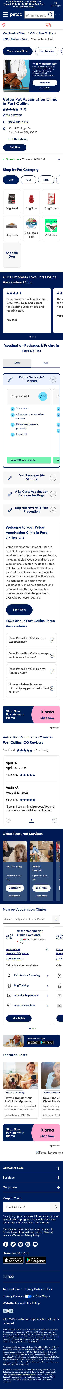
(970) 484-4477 (18, 122)
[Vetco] (8, 1276)
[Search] (50, 15)
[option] (28, 310)
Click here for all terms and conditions (19, 1375)
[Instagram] (28, 1244)
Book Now (15, 147)
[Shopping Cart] (59, 15)
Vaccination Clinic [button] (17, 51)
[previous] (8, 820)
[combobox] (31, 919)
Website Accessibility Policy (21, 1303)
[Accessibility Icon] (8, 1311)
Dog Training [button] (47, 51)
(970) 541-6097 (14, 959)
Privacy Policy (32, 1235)
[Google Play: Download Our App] (35, 1260)
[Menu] (5, 14)
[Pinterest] (20, 1244)
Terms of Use (17, 1232)
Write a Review (12, 115)
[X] (13, 1244)
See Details (45, 88)
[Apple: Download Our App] (13, 1260)
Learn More (14, 896)
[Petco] (16, 14)
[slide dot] (30, 337)
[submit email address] (55, 1207)
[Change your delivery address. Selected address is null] (53, 24)
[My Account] (55, 15)
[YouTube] (35, 1244)
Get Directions (17, 139)
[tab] (17, 363)
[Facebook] (6, 1244)
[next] (54, 820)
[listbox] (33, 310)
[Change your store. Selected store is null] (5, 24)
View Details (19, 1018)
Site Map (42, 1296)
